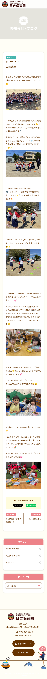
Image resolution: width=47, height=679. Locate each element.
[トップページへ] (13, 4)
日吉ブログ (11, 57)
